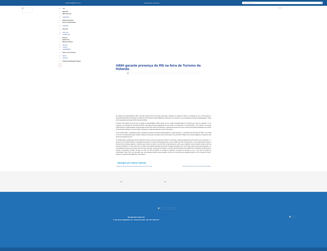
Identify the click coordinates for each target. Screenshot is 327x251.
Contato (65, 47)
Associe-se (65, 25)
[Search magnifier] (321, 3)
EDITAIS (64, 55)
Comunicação (66, 34)
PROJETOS (65, 57)
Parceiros (65, 29)
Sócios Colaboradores (69, 22)
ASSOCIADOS (66, 17)
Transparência (67, 49)
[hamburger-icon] (279, 8)
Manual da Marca (67, 41)
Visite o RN (65, 32)
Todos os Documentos (69, 52)
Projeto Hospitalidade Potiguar (71, 61)
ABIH (64, 8)
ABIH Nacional (66, 13)
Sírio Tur (65, 45)
